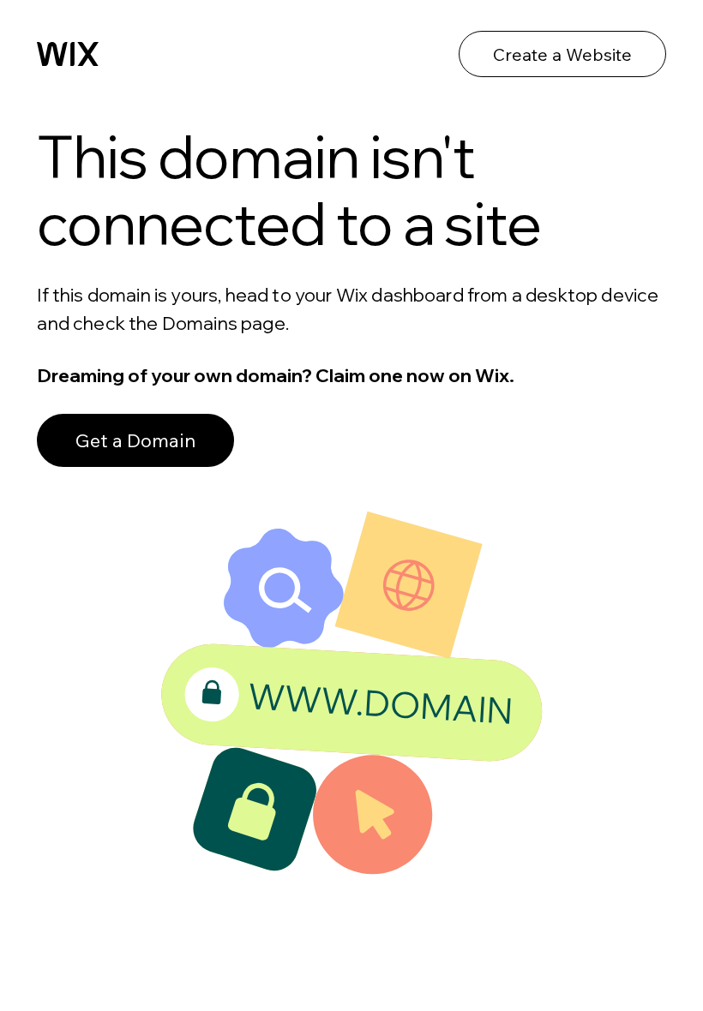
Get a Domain (135, 440)
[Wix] (68, 54)
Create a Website (562, 54)
